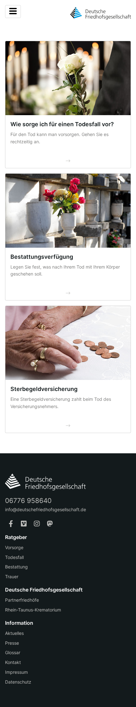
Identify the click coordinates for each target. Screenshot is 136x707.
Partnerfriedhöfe (22, 600)
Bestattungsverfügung (41, 256)
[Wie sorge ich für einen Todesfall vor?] (68, 78)
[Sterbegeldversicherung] (68, 343)
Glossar (12, 652)
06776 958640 (28, 501)
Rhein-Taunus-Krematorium (33, 609)
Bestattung (16, 566)
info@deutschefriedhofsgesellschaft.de (45, 509)
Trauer (11, 576)
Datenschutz (18, 682)
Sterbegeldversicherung (43, 389)
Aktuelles (14, 633)
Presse (12, 643)
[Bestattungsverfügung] (68, 211)
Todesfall (14, 557)
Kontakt (13, 662)
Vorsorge (14, 547)
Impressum (16, 672)
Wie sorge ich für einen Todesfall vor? (62, 124)
